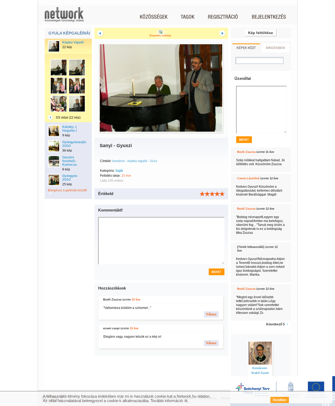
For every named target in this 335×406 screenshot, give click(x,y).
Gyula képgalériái (69, 33)
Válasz (211, 314)
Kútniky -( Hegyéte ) (69, 128)
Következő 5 (275, 324)
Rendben (279, 400)
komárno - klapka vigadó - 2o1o (134, 161)
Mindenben (275, 47)
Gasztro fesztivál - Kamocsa (69, 160)
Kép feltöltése (260, 33)
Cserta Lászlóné (248, 178)
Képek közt (246, 47)
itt (186, 400)
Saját (119, 171)
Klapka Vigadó (73, 42)
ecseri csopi (111, 328)
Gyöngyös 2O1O (69, 177)
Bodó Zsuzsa (112, 299)
